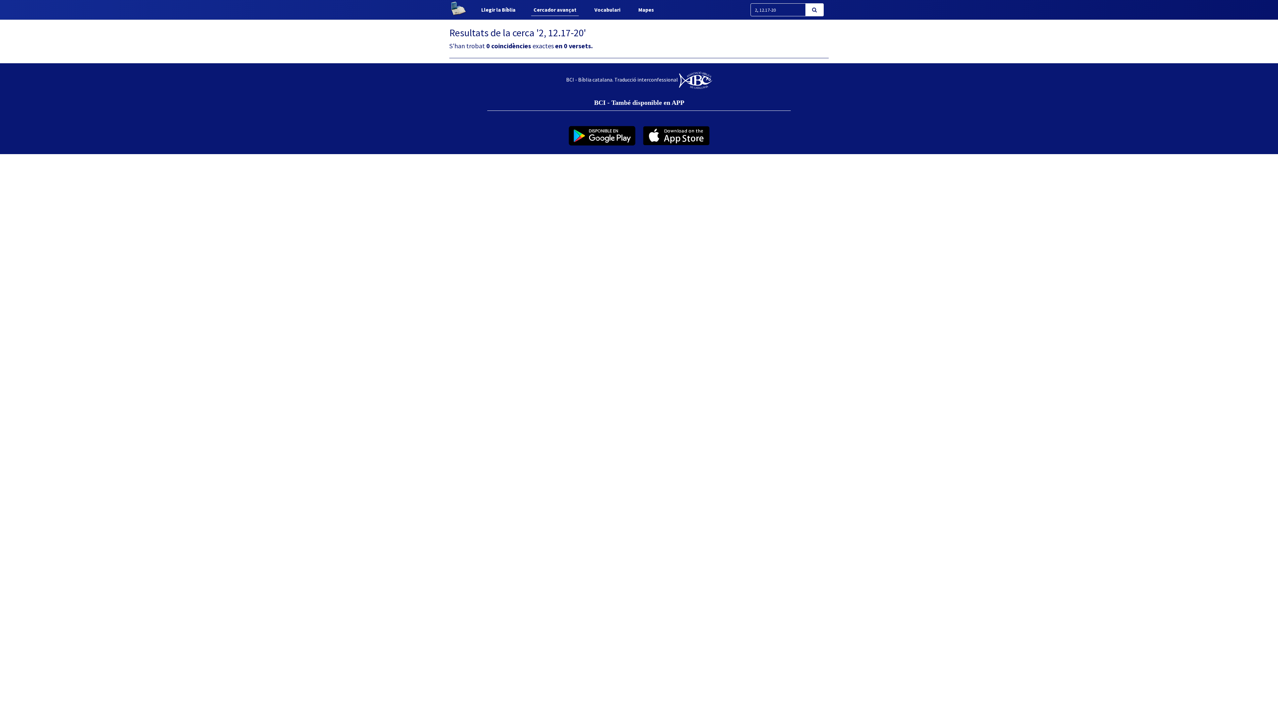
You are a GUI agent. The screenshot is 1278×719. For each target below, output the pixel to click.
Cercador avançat (554, 9)
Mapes (646, 9)
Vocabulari (607, 9)
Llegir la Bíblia (498, 9)
